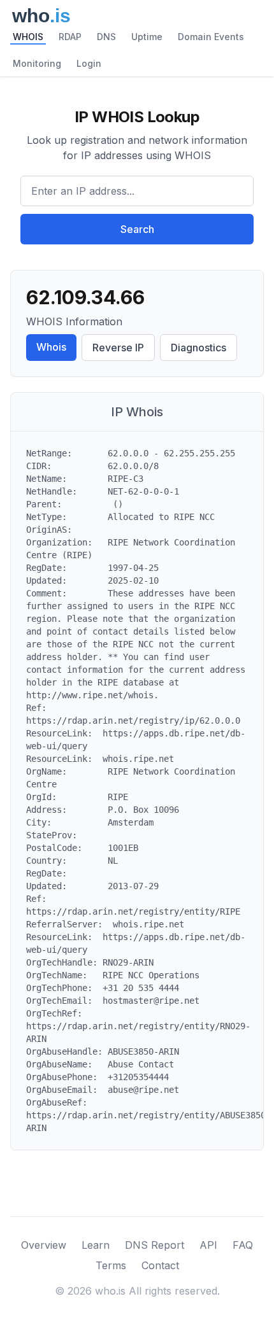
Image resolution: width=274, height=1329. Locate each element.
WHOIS (28, 36)
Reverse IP (118, 347)
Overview (43, 1245)
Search (137, 229)
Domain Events (211, 36)
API (208, 1245)
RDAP (70, 36)
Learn (96, 1245)
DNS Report (154, 1245)
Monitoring (37, 63)
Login (88, 63)
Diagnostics (198, 347)
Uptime (146, 36)
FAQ (243, 1245)
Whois (51, 347)
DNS (106, 36)
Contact (160, 1265)
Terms (111, 1265)
